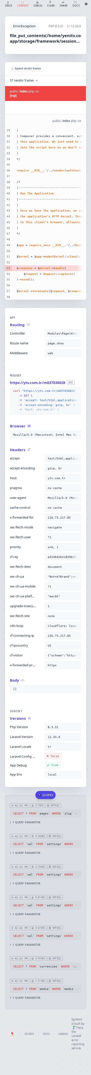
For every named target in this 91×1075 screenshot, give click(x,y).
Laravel (63, 1034)
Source (29, 1034)
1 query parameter (26, 822)
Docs (46, 1034)
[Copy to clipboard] (76, 333)
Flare (79, 1028)
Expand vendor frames (28, 68)
